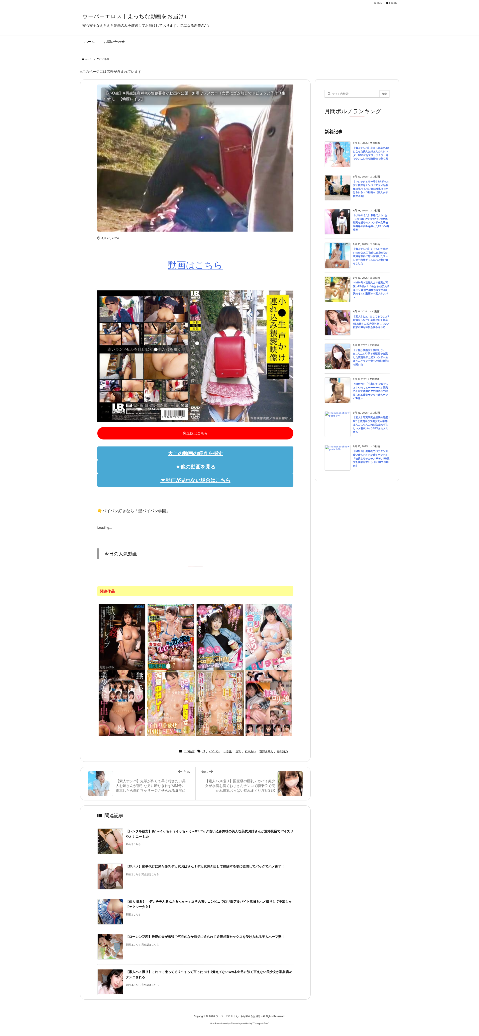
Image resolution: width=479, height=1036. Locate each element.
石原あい (250, 751)
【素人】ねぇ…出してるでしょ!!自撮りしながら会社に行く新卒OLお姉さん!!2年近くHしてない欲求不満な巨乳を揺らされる (371, 322)
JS (203, 751)
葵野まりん (266, 751)
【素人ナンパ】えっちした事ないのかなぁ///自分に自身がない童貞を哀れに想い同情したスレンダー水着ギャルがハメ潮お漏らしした (370, 256)
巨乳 (238, 751)
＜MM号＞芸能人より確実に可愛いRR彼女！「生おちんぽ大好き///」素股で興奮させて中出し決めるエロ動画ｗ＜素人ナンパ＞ (371, 290)
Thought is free (260, 1023)
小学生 (228, 751)
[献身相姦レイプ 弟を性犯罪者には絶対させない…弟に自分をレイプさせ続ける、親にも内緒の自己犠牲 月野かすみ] (122, 636)
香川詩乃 (282, 751)
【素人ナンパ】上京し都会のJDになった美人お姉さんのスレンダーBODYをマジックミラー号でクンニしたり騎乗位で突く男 (371, 153)
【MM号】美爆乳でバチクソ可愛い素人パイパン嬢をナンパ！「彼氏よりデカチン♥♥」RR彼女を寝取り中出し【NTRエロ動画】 (371, 458)
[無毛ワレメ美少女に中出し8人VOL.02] (122, 702)
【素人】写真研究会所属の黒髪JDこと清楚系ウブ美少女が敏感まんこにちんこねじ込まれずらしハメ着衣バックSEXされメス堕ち (371, 424)
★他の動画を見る (195, 467)
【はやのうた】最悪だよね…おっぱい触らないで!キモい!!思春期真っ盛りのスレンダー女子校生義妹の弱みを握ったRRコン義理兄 (371, 222)
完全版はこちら (195, 433)
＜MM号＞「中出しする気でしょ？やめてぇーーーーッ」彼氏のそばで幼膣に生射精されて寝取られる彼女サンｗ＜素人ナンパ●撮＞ (370, 391)
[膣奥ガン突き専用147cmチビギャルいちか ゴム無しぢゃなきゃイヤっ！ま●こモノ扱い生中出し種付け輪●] (171, 636)
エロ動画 (104, 59)
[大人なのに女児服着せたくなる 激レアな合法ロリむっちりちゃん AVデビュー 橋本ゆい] (268, 636)
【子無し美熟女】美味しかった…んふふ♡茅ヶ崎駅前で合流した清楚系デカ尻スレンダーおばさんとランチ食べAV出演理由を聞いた (371, 357)
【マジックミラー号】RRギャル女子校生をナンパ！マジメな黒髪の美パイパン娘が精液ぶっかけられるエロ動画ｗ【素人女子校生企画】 (371, 189)
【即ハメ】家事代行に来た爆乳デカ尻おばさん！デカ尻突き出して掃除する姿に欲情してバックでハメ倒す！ (205, 866)
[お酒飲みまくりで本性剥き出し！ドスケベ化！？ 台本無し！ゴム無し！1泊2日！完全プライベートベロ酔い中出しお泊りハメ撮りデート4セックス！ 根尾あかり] (220, 636)
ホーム (88, 59)
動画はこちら (195, 264)
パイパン (214, 751)
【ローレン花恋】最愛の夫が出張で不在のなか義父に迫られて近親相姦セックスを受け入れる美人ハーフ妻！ (205, 937)
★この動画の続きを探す (195, 453)
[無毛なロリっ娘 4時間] (268, 702)
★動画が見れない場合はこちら (195, 480)
